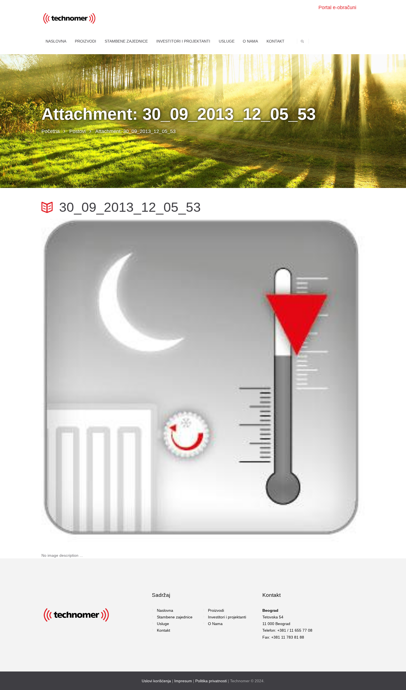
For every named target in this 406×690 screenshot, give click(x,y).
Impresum (183, 681)
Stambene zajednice (175, 617)
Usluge (163, 623)
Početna (50, 131)
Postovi (77, 131)
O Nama (215, 623)
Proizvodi (216, 610)
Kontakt (163, 630)
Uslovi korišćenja (156, 681)
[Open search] (302, 41)
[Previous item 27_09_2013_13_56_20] (122, 380)
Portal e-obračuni (337, 7)
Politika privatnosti (211, 681)
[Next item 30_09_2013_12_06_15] (284, 380)
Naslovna (165, 610)
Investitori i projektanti (227, 617)
